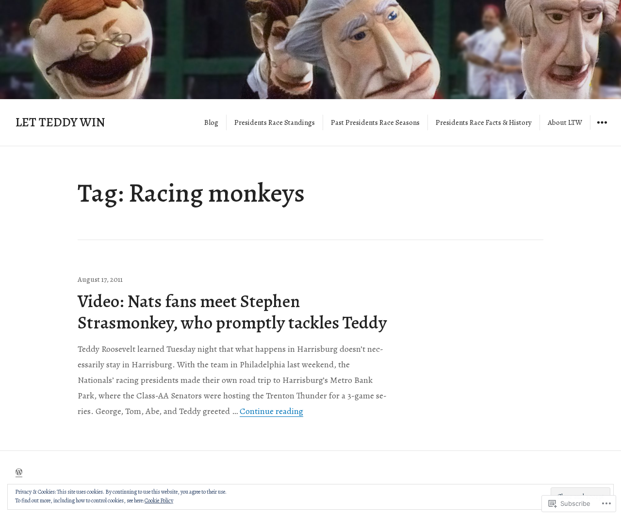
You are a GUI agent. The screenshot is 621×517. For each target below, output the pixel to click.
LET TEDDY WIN (60, 122)
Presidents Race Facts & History (484, 122)
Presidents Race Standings (274, 122)
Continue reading (271, 411)
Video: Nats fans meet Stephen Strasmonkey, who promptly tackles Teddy (232, 312)
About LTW (565, 122)
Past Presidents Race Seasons (375, 122)
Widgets (601, 129)
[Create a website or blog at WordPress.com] (19, 472)
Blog (211, 122)
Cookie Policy (159, 500)
